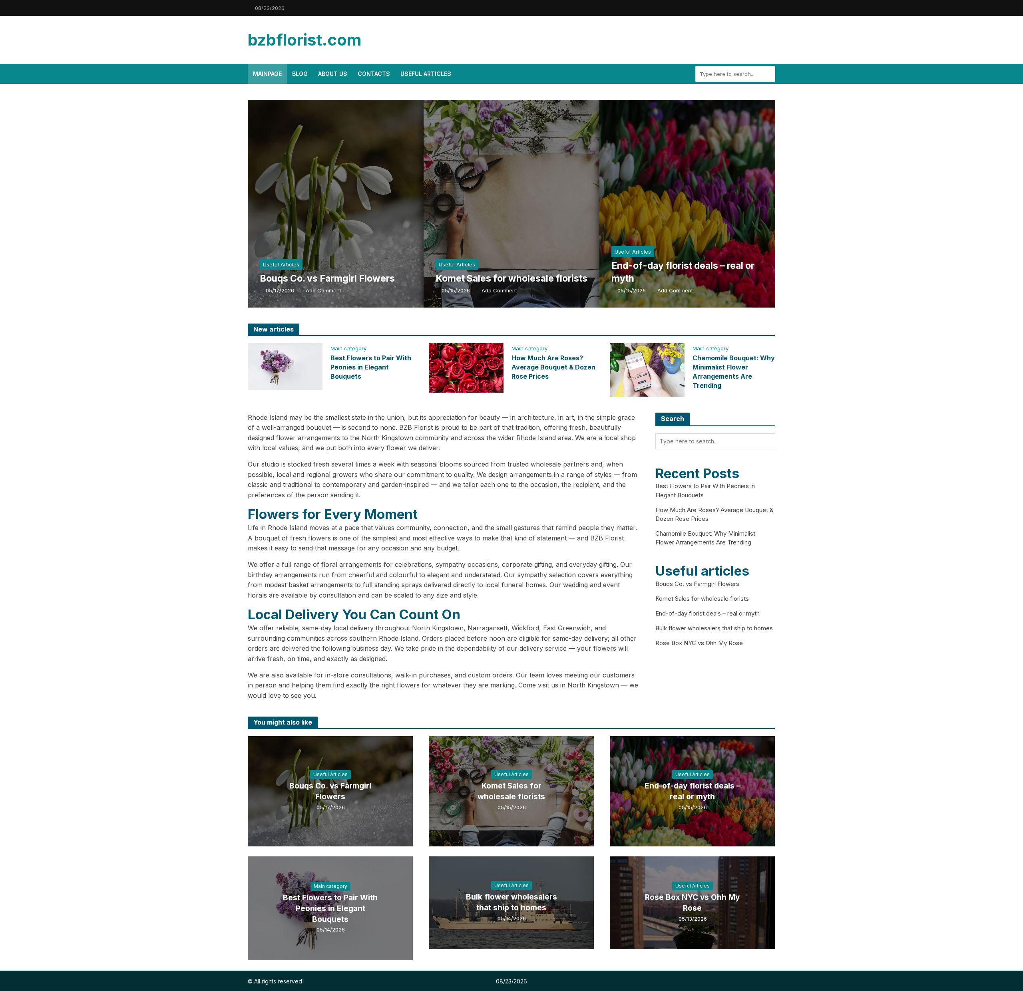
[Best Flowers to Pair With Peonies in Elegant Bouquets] (285, 366)
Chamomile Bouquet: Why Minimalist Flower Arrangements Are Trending (734, 371)
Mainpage (267, 73)
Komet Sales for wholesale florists (511, 278)
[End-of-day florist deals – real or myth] (709, 204)
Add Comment (323, 290)
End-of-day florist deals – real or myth (682, 272)
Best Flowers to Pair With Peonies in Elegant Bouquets (370, 367)
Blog (300, 73)
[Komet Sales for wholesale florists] (533, 204)
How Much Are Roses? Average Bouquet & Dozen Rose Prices (553, 367)
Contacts (374, 73)
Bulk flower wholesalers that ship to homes (714, 628)
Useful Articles (425, 73)
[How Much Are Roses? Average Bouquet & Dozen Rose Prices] (466, 367)
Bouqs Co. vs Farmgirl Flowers (327, 278)
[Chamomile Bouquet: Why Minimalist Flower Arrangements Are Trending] (647, 369)
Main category (348, 348)
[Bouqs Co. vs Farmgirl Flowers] (358, 204)
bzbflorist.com (304, 40)
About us (332, 73)
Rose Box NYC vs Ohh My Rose (699, 643)
